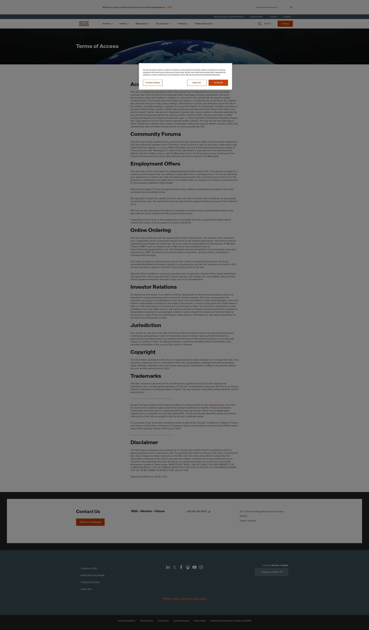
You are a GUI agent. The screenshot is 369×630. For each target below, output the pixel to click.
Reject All (197, 83)
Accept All (218, 83)
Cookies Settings (152, 83)
